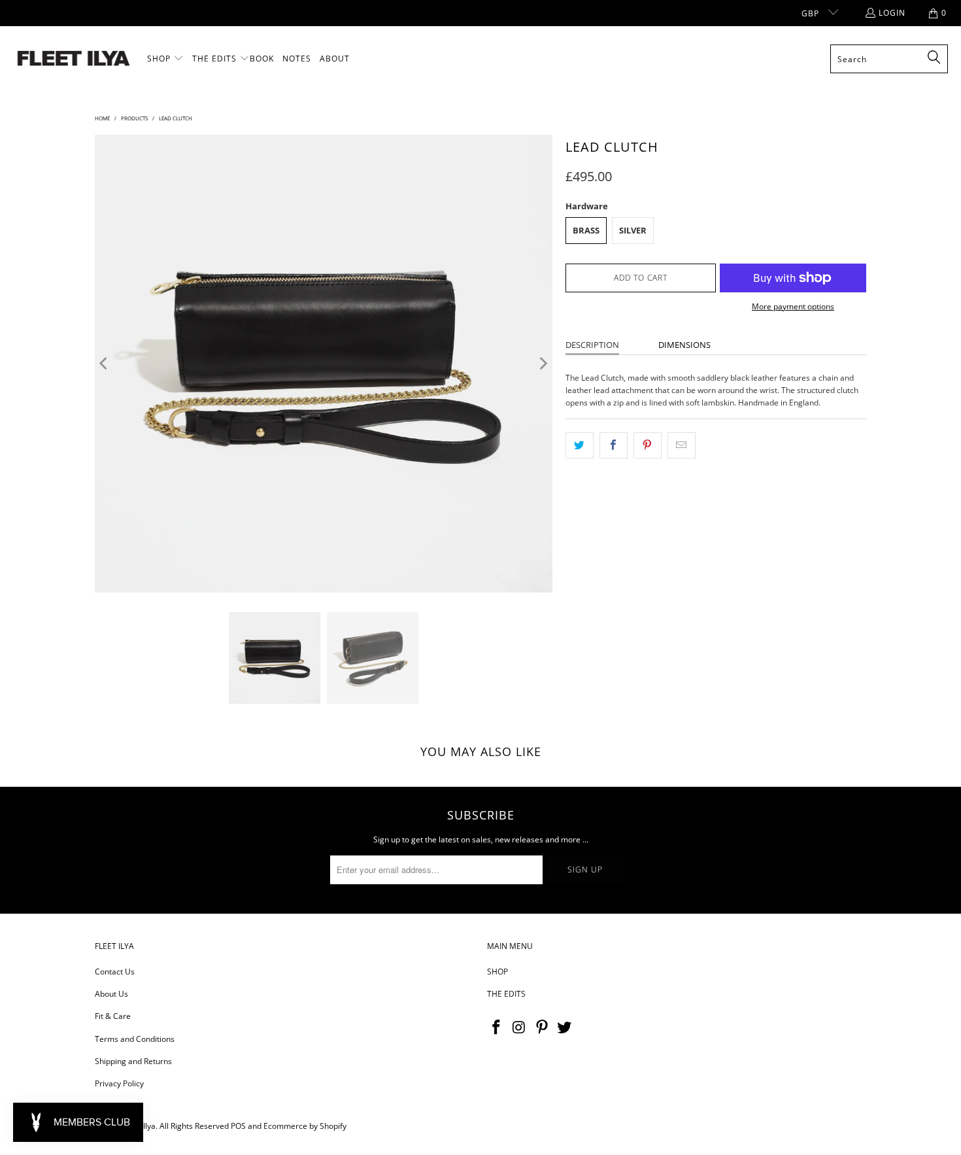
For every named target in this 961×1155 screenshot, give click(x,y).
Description (592, 345)
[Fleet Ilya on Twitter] (565, 1027)
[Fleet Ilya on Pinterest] (542, 1027)
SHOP (497, 971)
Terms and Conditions (135, 1038)
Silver (633, 230)
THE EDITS (506, 993)
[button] (165, 58)
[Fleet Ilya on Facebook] (497, 1027)
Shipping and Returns (133, 1061)
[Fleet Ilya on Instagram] (520, 1027)
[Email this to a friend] (681, 445)
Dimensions (684, 345)
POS (238, 1125)
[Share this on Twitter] (579, 445)
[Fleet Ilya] (73, 59)
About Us (111, 993)
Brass (586, 230)
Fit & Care (113, 1016)
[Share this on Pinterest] (647, 445)
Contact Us (115, 971)
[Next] (542, 364)
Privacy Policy (119, 1083)
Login (892, 12)
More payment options (793, 306)
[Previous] (104, 364)
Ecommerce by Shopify (304, 1125)
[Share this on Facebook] (613, 445)
